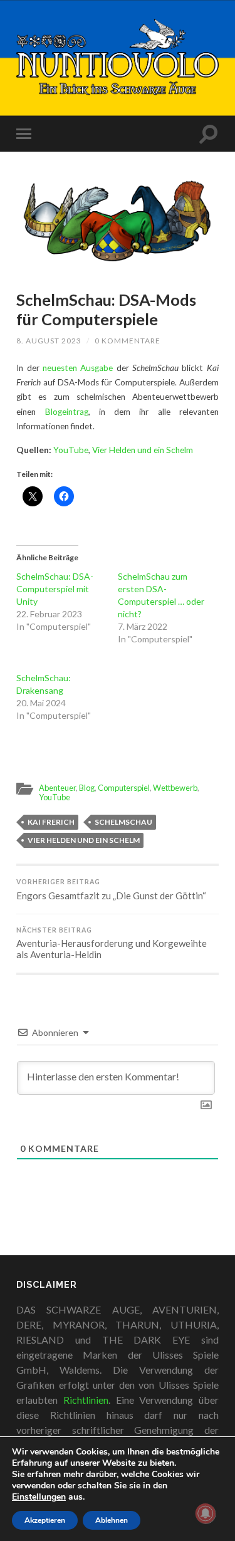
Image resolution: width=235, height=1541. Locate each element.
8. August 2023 (48, 340)
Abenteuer (57, 788)
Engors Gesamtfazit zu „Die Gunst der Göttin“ (111, 889)
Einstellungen (39, 1497)
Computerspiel (124, 788)
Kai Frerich (51, 822)
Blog (87, 788)
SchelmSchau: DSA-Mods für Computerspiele (106, 309)
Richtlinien (85, 1400)
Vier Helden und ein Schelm (142, 450)
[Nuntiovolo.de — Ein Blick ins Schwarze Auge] (117, 57)
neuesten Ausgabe (78, 368)
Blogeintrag (66, 412)
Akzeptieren (44, 1520)
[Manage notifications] (206, 1513)
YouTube (70, 450)
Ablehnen (111, 1520)
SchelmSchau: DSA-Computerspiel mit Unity (54, 589)
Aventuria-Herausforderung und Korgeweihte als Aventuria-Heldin (111, 943)
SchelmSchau (123, 822)
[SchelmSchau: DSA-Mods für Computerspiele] (117, 221)
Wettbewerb (175, 788)
